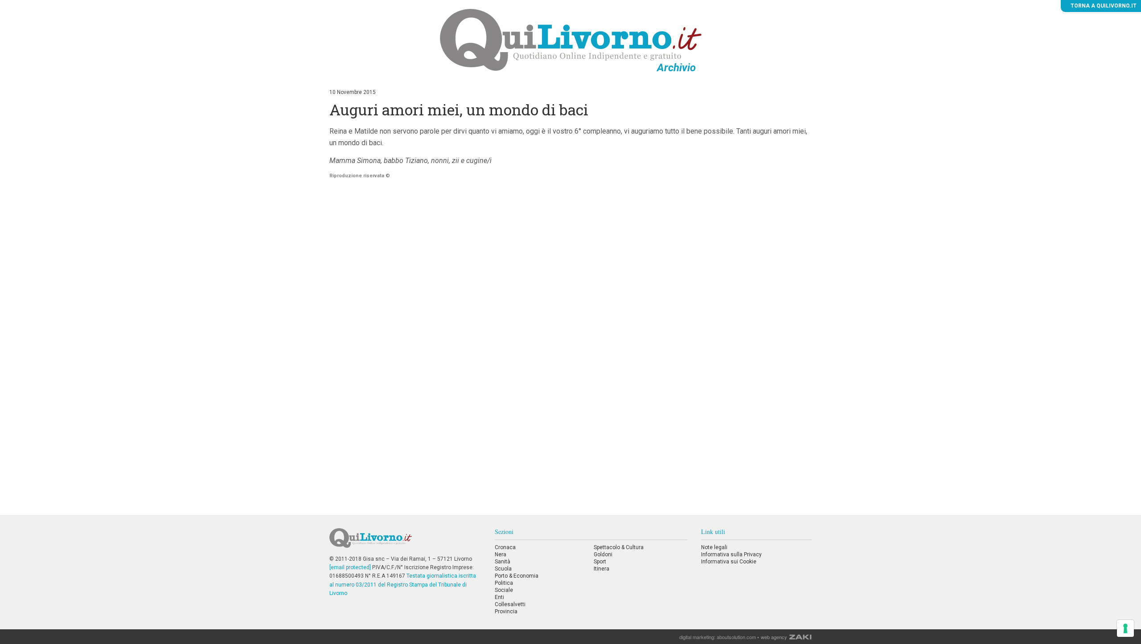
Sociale (504, 590)
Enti (499, 597)
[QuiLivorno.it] (405, 541)
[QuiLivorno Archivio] (571, 40)
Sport (600, 561)
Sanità (502, 561)
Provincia (506, 611)
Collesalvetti (510, 604)
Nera (500, 554)
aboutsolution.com (736, 636)
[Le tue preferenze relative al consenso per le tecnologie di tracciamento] (1125, 628)
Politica (504, 583)
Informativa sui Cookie (728, 561)
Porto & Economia (516, 576)
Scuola (503, 569)
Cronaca (505, 547)
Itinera (601, 569)
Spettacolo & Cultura (619, 547)
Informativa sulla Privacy (731, 554)
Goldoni (603, 554)
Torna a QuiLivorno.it (1103, 6)
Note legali (714, 547)
